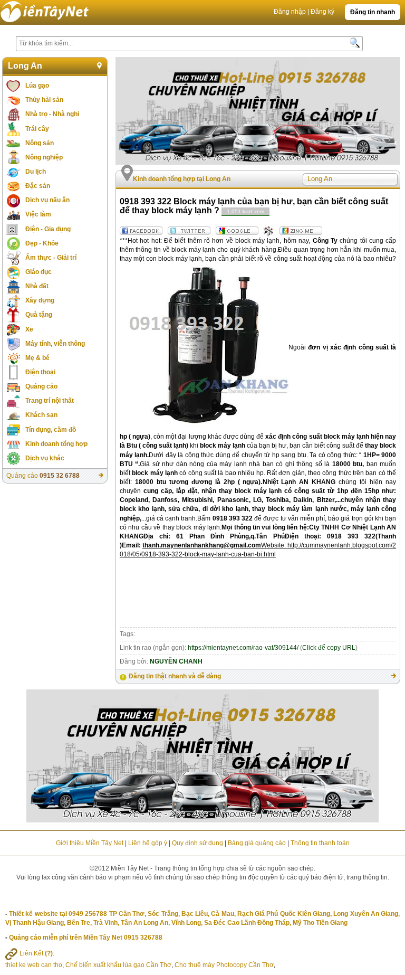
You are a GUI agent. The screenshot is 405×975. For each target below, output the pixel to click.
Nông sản (39, 143)
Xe (29, 329)
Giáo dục (38, 272)
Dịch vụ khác (44, 458)
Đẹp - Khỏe (42, 243)
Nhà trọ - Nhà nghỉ (52, 114)
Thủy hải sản (44, 99)
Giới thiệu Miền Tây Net (89, 843)
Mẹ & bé (37, 358)
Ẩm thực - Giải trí (50, 257)
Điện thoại (40, 372)
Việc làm (38, 214)
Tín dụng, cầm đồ (50, 429)
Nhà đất (37, 286)
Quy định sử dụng (197, 843)
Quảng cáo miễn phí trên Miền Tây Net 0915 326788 (85, 937)
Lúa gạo (37, 85)
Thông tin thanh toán (320, 843)
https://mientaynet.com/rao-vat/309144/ (243, 647)
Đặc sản (37, 186)
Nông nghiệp (44, 157)
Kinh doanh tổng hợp (56, 444)
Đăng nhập (290, 11)
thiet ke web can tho (33, 965)
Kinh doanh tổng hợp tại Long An (181, 179)
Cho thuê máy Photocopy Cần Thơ (224, 965)
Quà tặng (38, 314)
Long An (25, 65)
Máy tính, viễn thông (55, 343)
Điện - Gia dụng (48, 229)
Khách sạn (41, 415)
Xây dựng (39, 300)
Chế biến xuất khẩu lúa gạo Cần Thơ (118, 965)
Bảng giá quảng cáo (257, 843)
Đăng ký (322, 11)
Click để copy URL (328, 647)
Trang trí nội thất (49, 400)
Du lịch (35, 171)
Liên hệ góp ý (147, 843)
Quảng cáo (41, 386)
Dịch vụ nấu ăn (47, 200)
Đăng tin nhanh (372, 12)
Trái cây (37, 128)
